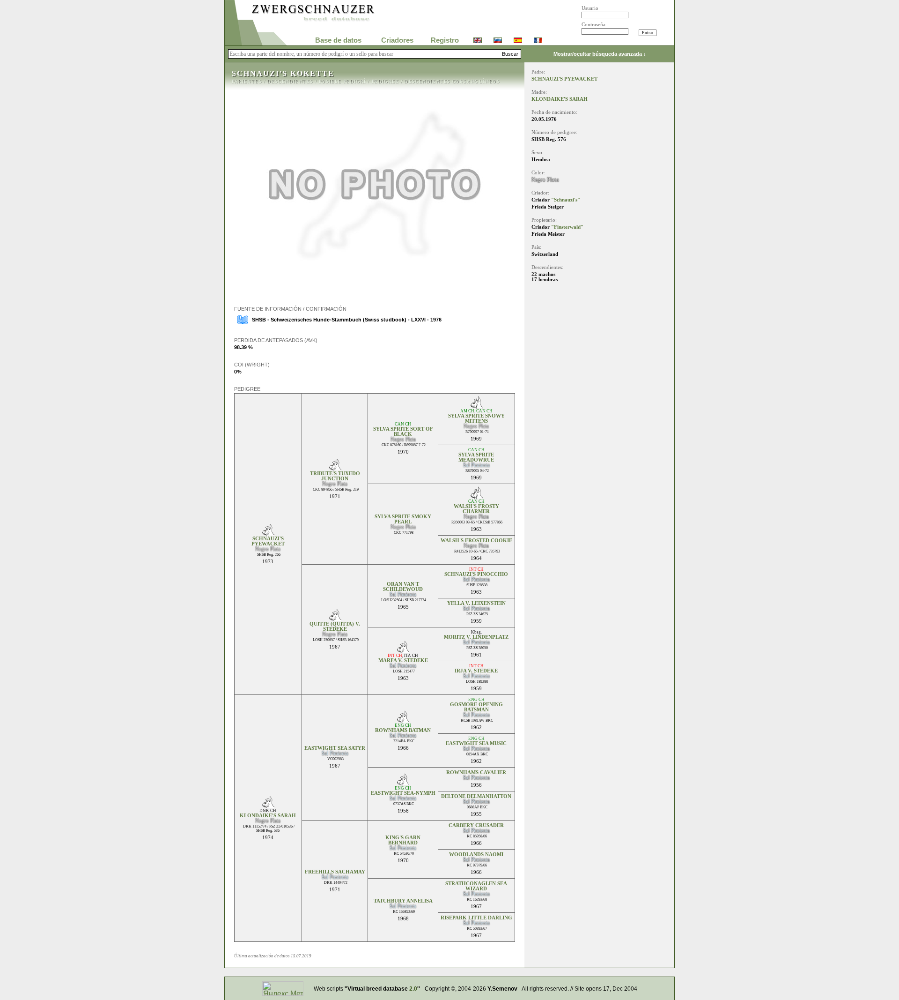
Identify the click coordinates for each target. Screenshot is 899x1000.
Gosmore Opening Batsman (476, 707)
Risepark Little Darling (476, 917)
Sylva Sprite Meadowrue (476, 457)
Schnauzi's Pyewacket (268, 541)
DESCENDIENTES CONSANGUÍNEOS (452, 81)
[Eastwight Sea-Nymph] (403, 783)
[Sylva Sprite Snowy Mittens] (476, 406)
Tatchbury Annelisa (403, 900)
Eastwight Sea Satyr (334, 748)
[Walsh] (476, 496)
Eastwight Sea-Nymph (403, 793)
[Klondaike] (268, 806)
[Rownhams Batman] (403, 720)
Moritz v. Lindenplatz (476, 637)
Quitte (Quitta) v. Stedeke (334, 626)
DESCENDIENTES (290, 81)
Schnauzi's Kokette (283, 73)
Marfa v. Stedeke (403, 660)
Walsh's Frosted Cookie (476, 540)
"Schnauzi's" (565, 199)
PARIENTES (247, 81)
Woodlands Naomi (476, 854)
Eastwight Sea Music (476, 743)
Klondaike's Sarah (268, 815)
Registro (445, 40)
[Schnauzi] (268, 533)
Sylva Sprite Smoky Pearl (403, 519)
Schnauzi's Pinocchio (476, 574)
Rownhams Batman (403, 730)
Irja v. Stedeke (476, 670)
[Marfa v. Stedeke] (403, 651)
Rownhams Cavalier (476, 772)
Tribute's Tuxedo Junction (335, 476)
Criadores (397, 40)
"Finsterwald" (567, 227)
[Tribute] (335, 468)
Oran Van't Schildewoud (403, 587)
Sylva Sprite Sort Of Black (403, 431)
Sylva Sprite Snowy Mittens (476, 418)
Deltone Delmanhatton (476, 796)
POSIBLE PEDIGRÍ (342, 81)
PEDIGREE (385, 81)
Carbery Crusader (476, 825)
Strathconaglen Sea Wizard (476, 886)
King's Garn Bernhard (402, 840)
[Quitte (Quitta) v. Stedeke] (335, 619)
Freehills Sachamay (335, 871)
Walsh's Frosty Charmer (476, 509)
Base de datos (338, 40)
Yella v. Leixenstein (476, 603)
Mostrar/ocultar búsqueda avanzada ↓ (599, 54)
